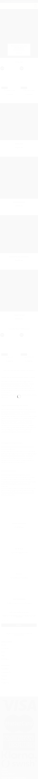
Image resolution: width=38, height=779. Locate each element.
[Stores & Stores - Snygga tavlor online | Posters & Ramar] (19, 388)
